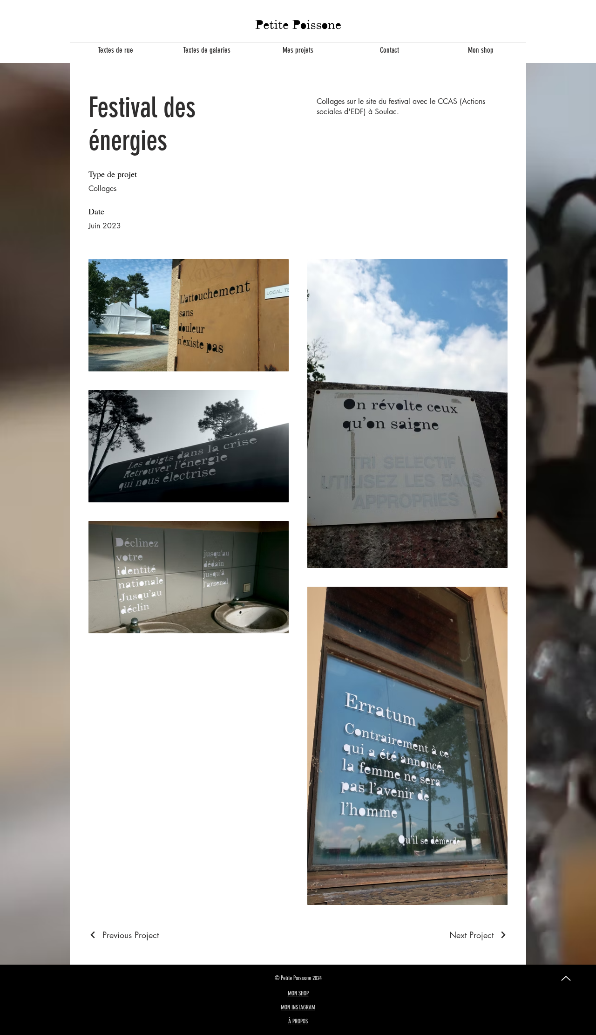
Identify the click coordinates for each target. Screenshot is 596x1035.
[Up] (566, 978)
